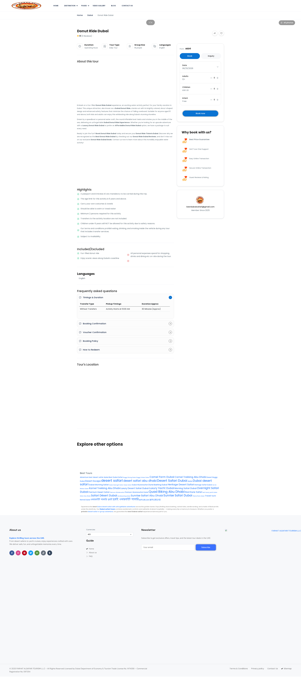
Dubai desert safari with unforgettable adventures (116, 506)
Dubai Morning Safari (99, 484)
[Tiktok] (43, 552)
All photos (288, 22)
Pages (84, 5)
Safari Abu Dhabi (85, 496)
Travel (208, 495)
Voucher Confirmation (94, 332)
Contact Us (127, 5)
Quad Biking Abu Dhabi (167, 491)
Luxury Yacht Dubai (161, 488)
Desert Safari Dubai (172, 480)
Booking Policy (90, 340)
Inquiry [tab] (211, 56)
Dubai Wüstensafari (140, 485)
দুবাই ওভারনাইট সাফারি (126, 499)
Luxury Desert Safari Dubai (135, 488)
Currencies (90, 529)
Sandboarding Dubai (123, 496)
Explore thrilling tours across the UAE (26, 538)
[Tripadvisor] (37, 552)
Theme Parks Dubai (198, 496)
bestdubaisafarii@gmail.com (200, 206)
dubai (190, 481)
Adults (185, 76)
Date (184, 65)
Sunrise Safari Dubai (178, 495)
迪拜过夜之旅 (144, 500)
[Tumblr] (49, 552)
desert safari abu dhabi (140, 481)
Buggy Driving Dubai (129, 477)
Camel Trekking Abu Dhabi (190, 477)
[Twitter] (30, 552)
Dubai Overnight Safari (116, 485)
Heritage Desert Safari (181, 484)
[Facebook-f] (11, 552)
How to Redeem (91, 349)
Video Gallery (99, 5)
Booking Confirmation (94, 323)
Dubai (90, 15)
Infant (185, 98)
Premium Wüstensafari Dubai (136, 492)
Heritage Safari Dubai (203, 485)
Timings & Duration (93, 297)
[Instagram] (18, 552)
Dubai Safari (128, 485)
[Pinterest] (24, 552)
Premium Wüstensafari (117, 492)
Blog (113, 5)
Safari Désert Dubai (104, 495)
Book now (200, 113)
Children (186, 87)
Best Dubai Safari (116, 477)
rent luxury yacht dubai (210, 492)
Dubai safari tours (107, 509)
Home (55, 5)
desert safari (112, 480)
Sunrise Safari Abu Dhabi (147, 495)
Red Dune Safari (193, 492)
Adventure (84, 477)
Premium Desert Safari (99, 492)
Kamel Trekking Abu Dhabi (104, 488)
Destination (69, 5)
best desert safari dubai (98, 477)
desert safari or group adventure (100, 511)
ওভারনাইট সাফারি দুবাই (101, 499)
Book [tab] (189, 56)
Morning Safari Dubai (185, 488)
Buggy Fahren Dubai (142, 477)
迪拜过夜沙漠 (155, 499)
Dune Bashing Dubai (157, 484)
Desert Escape (93, 480)
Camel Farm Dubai (162, 477)
